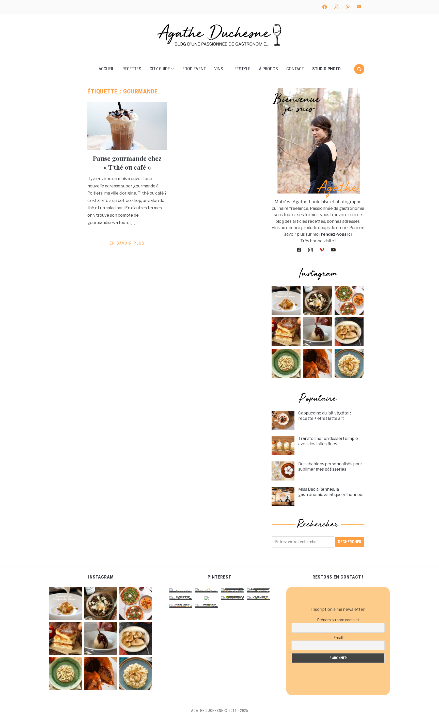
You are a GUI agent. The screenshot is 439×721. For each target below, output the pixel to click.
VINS (218, 68)
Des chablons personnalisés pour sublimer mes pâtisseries (330, 466)
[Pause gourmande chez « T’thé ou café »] (127, 125)
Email (338, 637)
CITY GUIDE (160, 68)
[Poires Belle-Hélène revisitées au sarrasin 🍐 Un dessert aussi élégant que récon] (317, 331)
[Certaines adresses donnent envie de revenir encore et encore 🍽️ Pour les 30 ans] (286, 300)
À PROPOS (268, 68)
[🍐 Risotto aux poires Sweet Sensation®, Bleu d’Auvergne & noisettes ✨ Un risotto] (349, 363)
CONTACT (295, 68)
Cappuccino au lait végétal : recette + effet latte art (324, 416)
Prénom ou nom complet (338, 620)
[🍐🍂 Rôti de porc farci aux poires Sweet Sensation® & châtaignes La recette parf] (349, 331)
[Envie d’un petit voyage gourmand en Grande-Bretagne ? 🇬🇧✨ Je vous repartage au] (317, 363)
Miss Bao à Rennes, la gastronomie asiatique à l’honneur (331, 492)
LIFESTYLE (240, 68)
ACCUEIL (106, 68)
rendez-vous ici (336, 234)
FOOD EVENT (194, 68)
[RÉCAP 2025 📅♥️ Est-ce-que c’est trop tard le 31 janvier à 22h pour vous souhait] (349, 300)
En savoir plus (127, 243)
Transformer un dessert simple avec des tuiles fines (328, 441)
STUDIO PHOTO (326, 68)
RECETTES (131, 68)
